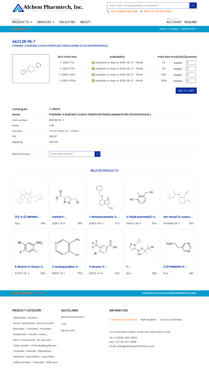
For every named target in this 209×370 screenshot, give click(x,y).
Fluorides (45, 328)
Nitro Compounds (24, 340)
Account (174, 22)
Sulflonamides (21, 362)
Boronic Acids (45, 323)
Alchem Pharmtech (72, 317)
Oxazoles (18, 351)
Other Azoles (21, 345)
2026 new (51, 362)
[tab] (123, 320)
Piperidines (44, 351)
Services (44, 22)
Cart (63, 323)
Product (174, 29)
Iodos (42, 334)
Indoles (32, 334)
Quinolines (48, 356)
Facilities (67, 22)
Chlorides (32, 328)
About (85, 22)
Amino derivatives (24, 323)
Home (163, 29)
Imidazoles (19, 334)
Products (20, 22)
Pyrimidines (33, 356)
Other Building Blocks (43, 345)
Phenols (31, 351)
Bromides (19, 328)
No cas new (44, 340)
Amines (32, 317)
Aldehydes (19, 317)
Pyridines (18, 356)
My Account (68, 330)
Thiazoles (38, 362)
